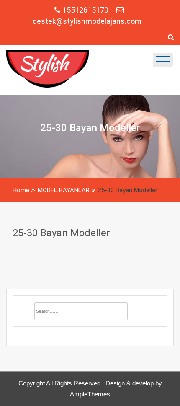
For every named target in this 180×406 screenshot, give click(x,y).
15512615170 (86, 9)
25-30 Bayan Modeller (61, 233)
